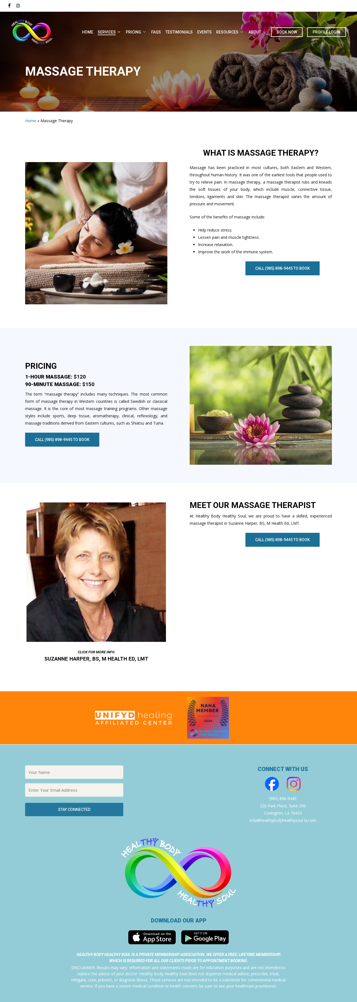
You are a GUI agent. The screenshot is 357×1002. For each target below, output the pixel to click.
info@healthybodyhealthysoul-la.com (283, 820)
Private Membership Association (171, 954)
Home (30, 120)
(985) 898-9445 (282, 798)
